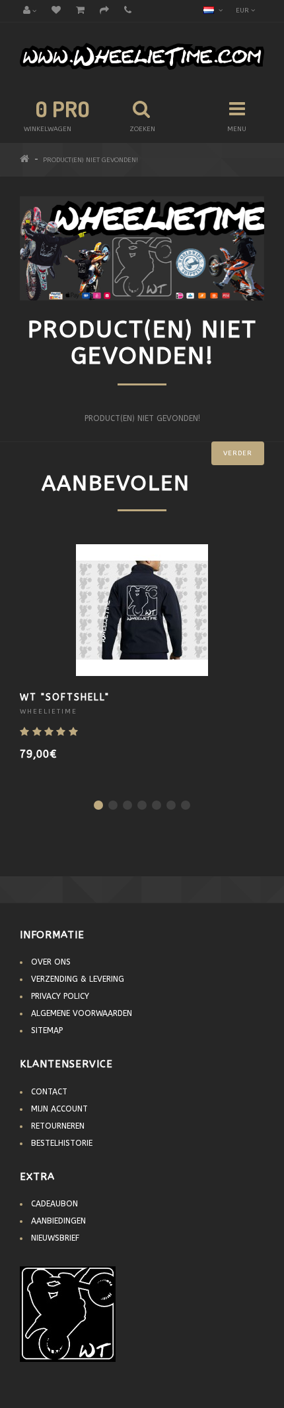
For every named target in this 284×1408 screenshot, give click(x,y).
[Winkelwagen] (80, 11)
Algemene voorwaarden (81, 1013)
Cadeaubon (54, 1203)
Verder (237, 453)
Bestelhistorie (61, 1143)
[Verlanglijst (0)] (56, 11)
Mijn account (59, 1108)
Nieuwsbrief (55, 1238)
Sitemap (47, 1030)
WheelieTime (48, 712)
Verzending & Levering (77, 979)
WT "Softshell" (65, 697)
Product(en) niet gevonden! (90, 160)
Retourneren (58, 1126)
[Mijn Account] (29, 11)
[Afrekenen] (104, 11)
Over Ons (51, 962)
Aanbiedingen (58, 1220)
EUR (243, 10)
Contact (49, 1091)
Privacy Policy (60, 996)
